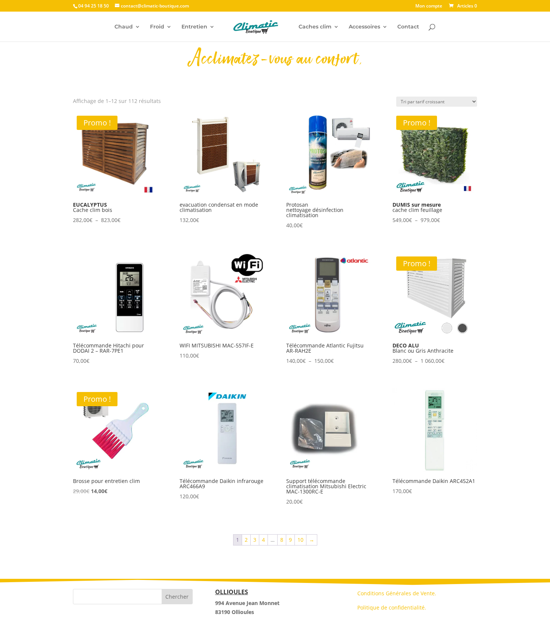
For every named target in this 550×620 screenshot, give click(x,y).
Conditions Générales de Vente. (396, 593)
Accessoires (364, 27)
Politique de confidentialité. (391, 607)
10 (300, 539)
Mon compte (428, 6)
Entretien (194, 27)
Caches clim (315, 27)
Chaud (123, 27)
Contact (408, 27)
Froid (157, 27)
